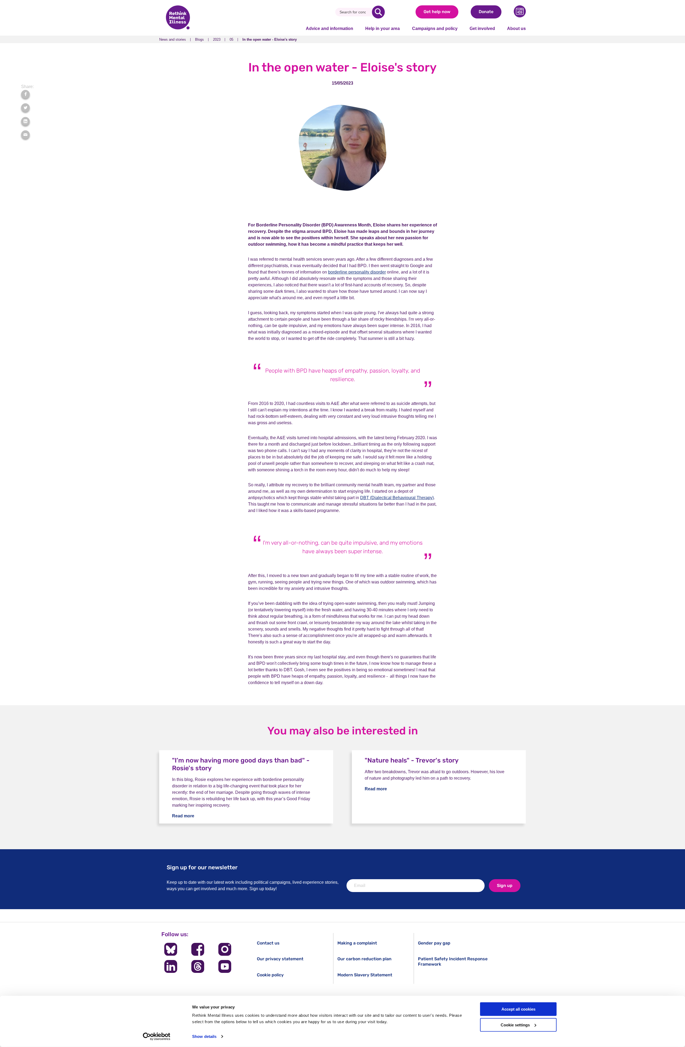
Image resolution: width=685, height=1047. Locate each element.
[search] (378, 12)
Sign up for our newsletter (202, 867)
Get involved (482, 28)
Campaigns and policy (435, 28)
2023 (216, 39)
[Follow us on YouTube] (224, 966)
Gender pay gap (434, 943)
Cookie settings (515, 1025)
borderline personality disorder (357, 272)
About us (516, 28)
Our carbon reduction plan (364, 958)
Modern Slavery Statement (364, 974)
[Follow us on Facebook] (197, 949)
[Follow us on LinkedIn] (170, 966)
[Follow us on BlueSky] (170, 949)
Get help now (437, 11)
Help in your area (382, 28)
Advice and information (329, 28)
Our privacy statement (280, 958)
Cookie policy (270, 974)
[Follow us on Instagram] (224, 949)
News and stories (172, 39)
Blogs (199, 39)
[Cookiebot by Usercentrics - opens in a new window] (156, 1037)
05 (231, 39)
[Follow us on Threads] (197, 966)
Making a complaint (357, 943)
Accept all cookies (518, 1009)
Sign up (504, 885)
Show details (204, 1036)
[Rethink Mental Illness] (178, 18)
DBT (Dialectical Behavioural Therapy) (397, 497)
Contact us (268, 943)
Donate (486, 11)
